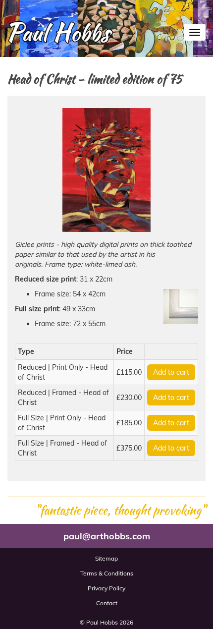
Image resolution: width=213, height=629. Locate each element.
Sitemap (106, 558)
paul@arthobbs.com (106, 536)
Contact (106, 603)
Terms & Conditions (106, 573)
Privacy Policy (106, 588)
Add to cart (171, 372)
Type (26, 351)
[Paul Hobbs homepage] (57, 35)
